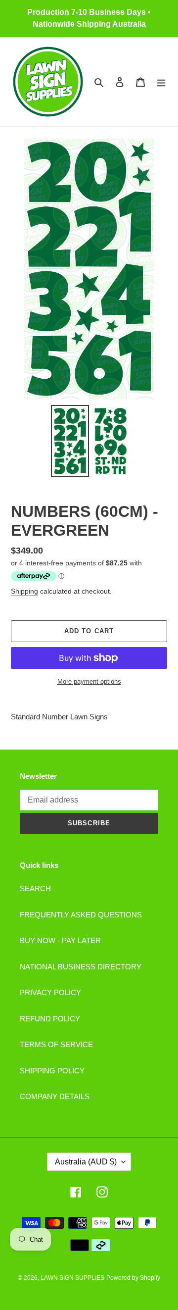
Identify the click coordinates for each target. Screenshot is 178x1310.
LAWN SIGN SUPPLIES (72, 1277)
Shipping (24, 591)
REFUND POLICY (50, 1018)
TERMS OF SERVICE (56, 1044)
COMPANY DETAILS (54, 1096)
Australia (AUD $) (86, 1162)
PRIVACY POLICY (50, 992)
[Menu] (161, 82)
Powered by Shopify (133, 1277)
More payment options (89, 681)
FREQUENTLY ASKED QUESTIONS (81, 914)
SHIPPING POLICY (52, 1070)
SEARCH (35, 888)
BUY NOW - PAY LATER (60, 940)
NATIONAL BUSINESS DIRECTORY (80, 966)
